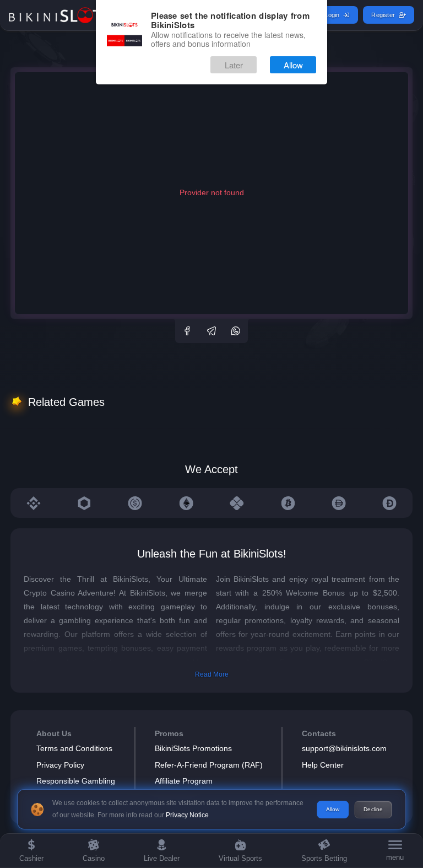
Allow (293, 65)
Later (234, 65)
